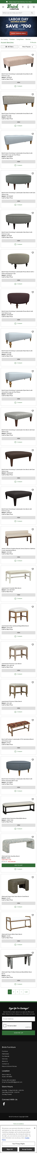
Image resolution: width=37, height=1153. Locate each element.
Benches (28, 39)
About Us (5, 1061)
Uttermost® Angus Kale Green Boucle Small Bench (15, 896)
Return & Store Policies (9, 1066)
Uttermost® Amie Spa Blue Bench (11, 856)
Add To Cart (18, 865)
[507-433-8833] (28, 7)
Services (4, 1059)
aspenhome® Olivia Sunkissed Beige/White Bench (15, 626)
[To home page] (13, 7)
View (18, 82)
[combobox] (27, 46)
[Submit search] (32, 13)
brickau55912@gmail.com (14, 1082)
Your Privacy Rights (18, 1143)
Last (26, 992)
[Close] (34, 1128)
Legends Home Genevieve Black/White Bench (14, 818)
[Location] (22, 7)
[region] (18, 1139)
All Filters (10, 46)
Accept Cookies (27, 1149)
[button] (3, 7)
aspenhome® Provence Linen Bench (12, 663)
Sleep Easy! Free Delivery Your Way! (20, 2)
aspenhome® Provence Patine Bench (12, 701)
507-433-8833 (11, 1080)
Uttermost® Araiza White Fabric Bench (12, 934)
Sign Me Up (18, 1033)
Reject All (10, 1149)
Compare (19, 86)
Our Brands (5, 1056)
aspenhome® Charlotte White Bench (11, 588)
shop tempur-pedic (18, 33)
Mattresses (5, 1054)
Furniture (12, 39)
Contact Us (5, 1064)
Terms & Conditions (18, 1124)
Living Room (20, 39)
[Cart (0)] (33, 7)
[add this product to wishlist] (32, 55)
